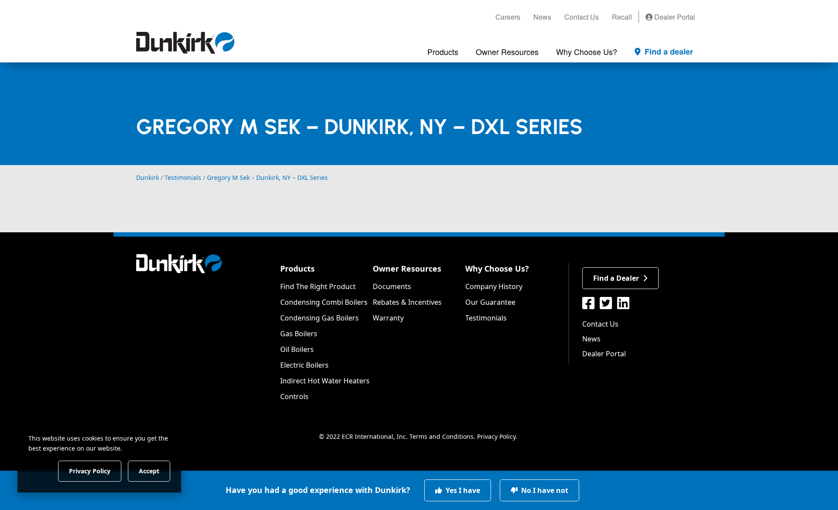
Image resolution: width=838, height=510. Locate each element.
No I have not (543, 490)
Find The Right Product (318, 286)
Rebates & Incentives (407, 302)
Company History (493, 286)
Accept (149, 470)
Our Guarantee (490, 302)
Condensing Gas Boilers (319, 318)
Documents (392, 286)
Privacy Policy (496, 436)
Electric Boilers (304, 365)
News (542, 17)
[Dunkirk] (185, 42)
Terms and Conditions (441, 436)
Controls (294, 396)
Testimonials (486, 318)
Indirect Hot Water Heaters (325, 381)
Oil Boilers (297, 349)
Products (297, 268)
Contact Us (581, 17)
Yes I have (462, 490)
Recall (622, 17)
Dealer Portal (674, 17)
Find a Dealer (616, 278)
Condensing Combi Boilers (323, 302)
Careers (507, 17)
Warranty (388, 318)
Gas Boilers (298, 333)
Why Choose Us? (497, 268)
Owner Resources (407, 268)
